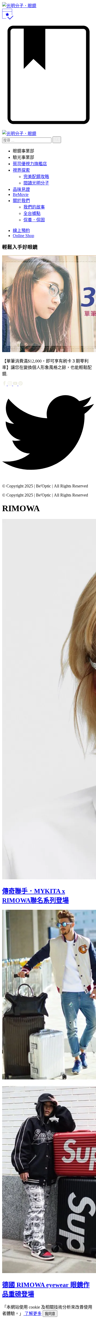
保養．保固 (34, 220)
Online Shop (23, 235)
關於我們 (21, 200)
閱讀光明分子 (36, 183)
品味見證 (21, 189)
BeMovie (21, 194)
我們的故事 (34, 207)
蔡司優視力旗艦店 (30, 164)
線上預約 (21, 230)
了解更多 (32, 1313)
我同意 (50, 1314)
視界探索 (21, 170)
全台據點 (32, 213)
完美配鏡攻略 (36, 176)
